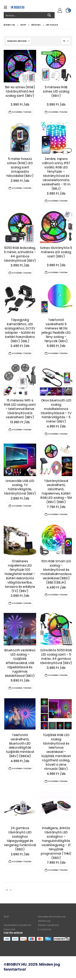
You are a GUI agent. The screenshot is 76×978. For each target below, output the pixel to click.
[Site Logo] (17, 7)
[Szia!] (59, 10)
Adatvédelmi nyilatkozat (17, 925)
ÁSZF (6, 916)
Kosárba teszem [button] (21, 111)
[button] (7, 7)
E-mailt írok (44, 929)
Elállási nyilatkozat (48, 925)
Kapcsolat (9, 929)
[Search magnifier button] (49, 15)
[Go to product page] (20, 66)
